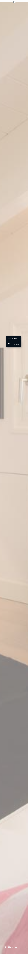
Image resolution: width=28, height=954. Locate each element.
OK (18, 344)
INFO (15, 344)
